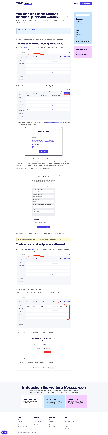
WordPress (78, 34)
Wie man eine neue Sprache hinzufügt (29, 29)
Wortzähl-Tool (52, 426)
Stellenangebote (37, 421)
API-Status (67, 428)
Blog (66, 424)
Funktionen (20, 419)
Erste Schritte (79, 23)
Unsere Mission (37, 419)
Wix (77, 39)
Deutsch (27, 3)
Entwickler (51, 423)
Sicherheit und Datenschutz (82, 41)
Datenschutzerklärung (69, 423)
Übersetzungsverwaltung (82, 26)
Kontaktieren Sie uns (29, 374)
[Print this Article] (67, 16)
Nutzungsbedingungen (69, 421)
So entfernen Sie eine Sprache (27, 32)
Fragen (50, 424)
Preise (77, 30)
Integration (20, 421)
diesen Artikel (22, 235)
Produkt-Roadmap (69, 426)
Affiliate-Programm (37, 424)
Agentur (78, 32)
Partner (35, 423)
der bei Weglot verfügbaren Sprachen (54, 122)
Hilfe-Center (51, 421)
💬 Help (4, 432)
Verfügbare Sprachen (22, 426)
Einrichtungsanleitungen (54, 419)
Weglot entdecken (86, 3)
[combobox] (27, 3)
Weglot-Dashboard (29, 47)
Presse (66, 419)
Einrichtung (78, 21)
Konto (77, 28)
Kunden (19, 423)
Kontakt (76, 3)
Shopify (77, 36)
